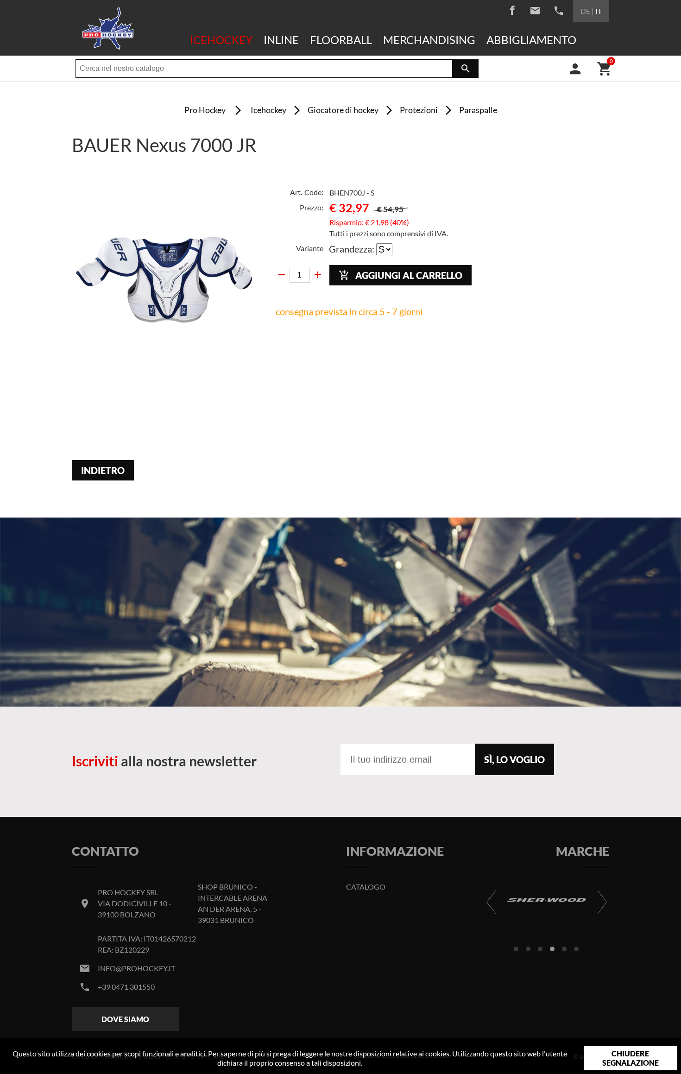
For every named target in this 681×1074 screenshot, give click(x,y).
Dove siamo (125, 1019)
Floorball (341, 39)
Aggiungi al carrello (400, 275)
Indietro (103, 470)
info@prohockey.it (136, 968)
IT (598, 10)
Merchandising (429, 39)
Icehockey (221, 39)
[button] (516, 949)
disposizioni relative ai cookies (401, 1053)
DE (585, 10)
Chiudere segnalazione (630, 1058)
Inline (281, 39)
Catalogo (365, 886)
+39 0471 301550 (126, 986)
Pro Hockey (205, 110)
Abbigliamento (531, 39)
